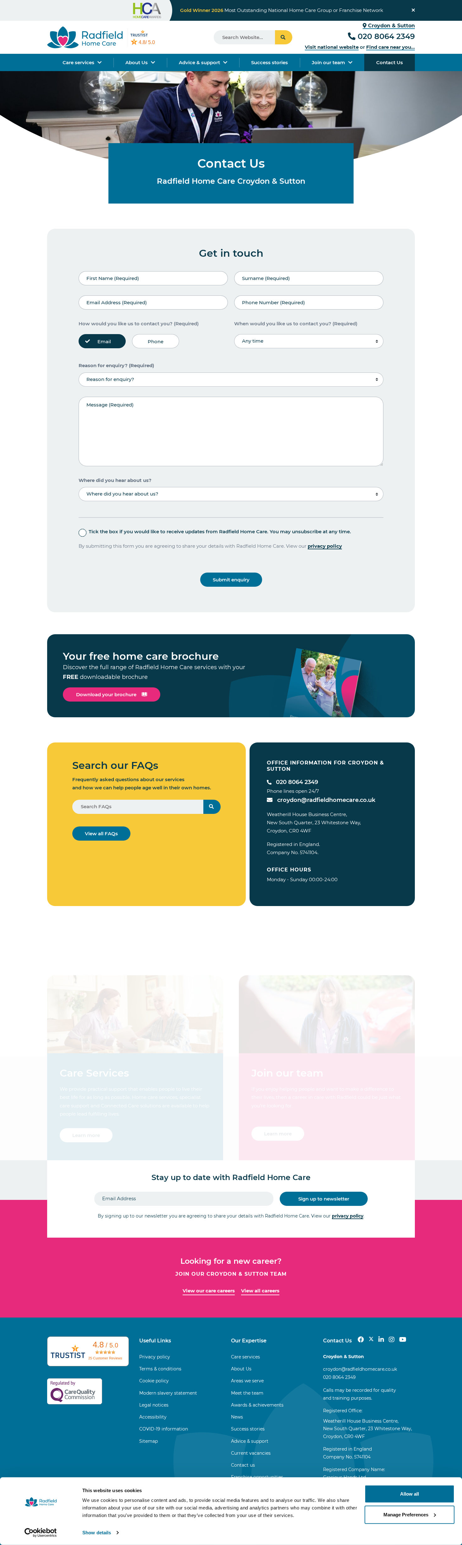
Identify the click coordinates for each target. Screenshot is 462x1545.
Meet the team (247, 1393)
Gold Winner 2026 (201, 10)
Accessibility (153, 1417)
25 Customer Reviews (105, 1358)
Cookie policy (154, 1381)
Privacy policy (154, 1357)
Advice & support (199, 62)
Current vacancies (251, 1453)
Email (104, 341)
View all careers (260, 1291)
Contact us (243, 1465)
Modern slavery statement (168, 1393)
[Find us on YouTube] (402, 1339)
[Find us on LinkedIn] (381, 1339)
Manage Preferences (405, 1514)
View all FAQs (101, 834)
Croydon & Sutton (390, 26)
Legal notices (153, 1405)
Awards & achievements (257, 1405)
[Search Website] (283, 37)
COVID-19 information (163, 1429)
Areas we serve (247, 1381)
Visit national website (332, 47)
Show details (96, 1532)
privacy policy (325, 546)
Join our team (328, 62)
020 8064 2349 (386, 36)
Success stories (269, 62)
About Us (136, 62)
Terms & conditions (160, 1369)
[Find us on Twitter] (371, 1339)
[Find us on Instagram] (391, 1339)
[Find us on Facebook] (361, 1339)
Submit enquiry (231, 580)
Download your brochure (106, 694)
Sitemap (148, 1441)
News (237, 1417)
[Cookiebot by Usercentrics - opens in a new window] (40, 1532)
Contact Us (389, 62)
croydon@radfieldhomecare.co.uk (326, 800)
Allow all (409, 1494)
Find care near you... (390, 47)
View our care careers (209, 1291)
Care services (78, 62)
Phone (155, 341)
